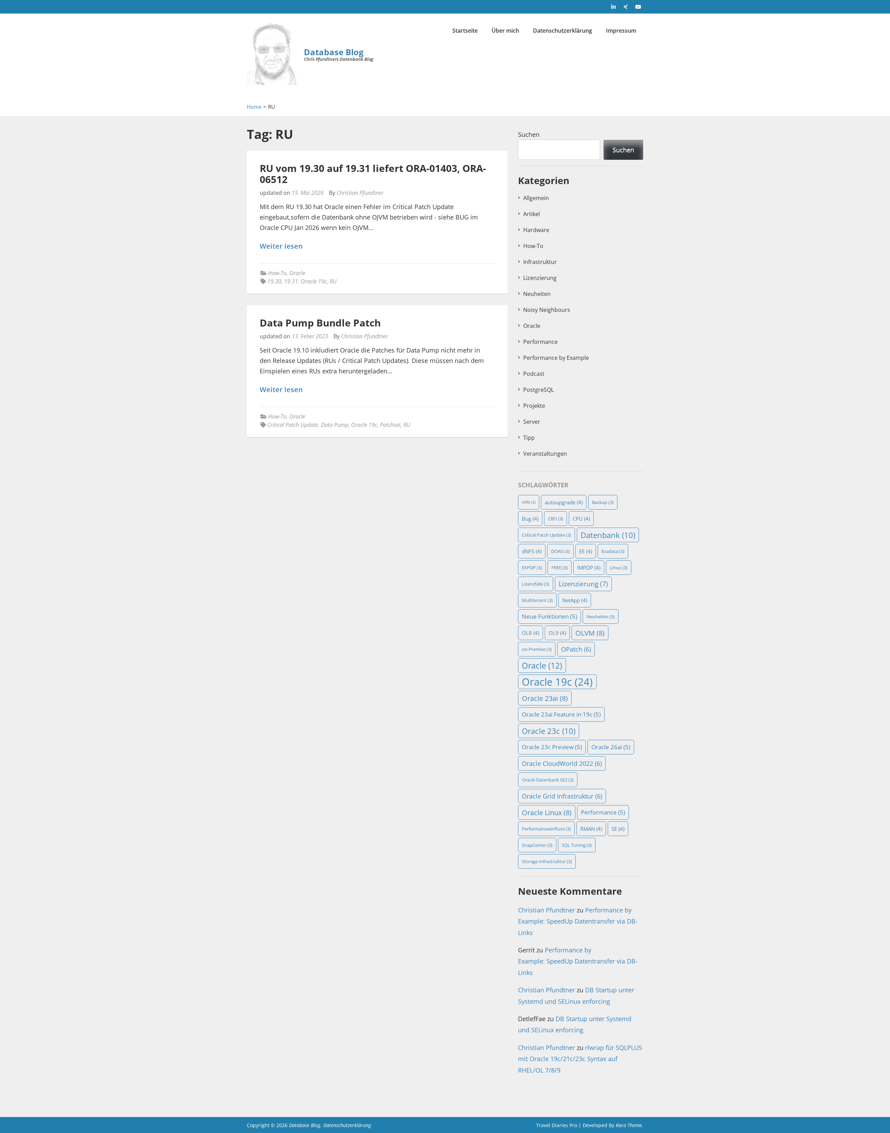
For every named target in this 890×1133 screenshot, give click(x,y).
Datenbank (608, 535)
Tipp (529, 437)
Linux (619, 567)
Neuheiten (537, 294)
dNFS (532, 551)
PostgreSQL (538, 390)
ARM (528, 502)
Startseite (465, 30)
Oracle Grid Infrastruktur (562, 796)
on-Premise (537, 649)
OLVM (590, 633)
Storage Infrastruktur (547, 861)
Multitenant (537, 600)
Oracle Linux (547, 812)
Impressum (621, 30)
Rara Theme (629, 1125)
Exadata (612, 551)
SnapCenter (537, 845)
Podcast (533, 374)
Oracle (297, 273)
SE (618, 828)
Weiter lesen (281, 246)
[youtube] (638, 6)
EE (585, 551)
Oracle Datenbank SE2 (548, 780)
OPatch (576, 649)
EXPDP (532, 567)
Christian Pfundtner (360, 193)
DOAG (560, 551)
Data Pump (334, 425)
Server (531, 421)
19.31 (291, 281)
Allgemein (536, 198)
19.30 (274, 281)
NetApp (574, 600)
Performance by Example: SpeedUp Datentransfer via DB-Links (578, 921)
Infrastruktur (540, 262)
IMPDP (588, 567)
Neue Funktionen (549, 616)
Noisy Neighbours (546, 310)
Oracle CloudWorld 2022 (562, 763)
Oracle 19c (314, 281)
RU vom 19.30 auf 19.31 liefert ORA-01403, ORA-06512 (373, 174)
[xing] (626, 6)
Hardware (536, 230)
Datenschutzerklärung (562, 30)
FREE (559, 567)
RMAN (591, 828)
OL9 (557, 632)
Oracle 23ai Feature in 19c (561, 714)
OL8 (530, 632)
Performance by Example (556, 358)
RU (333, 281)
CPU (581, 518)
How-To (277, 273)
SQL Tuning (577, 845)
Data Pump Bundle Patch (320, 322)
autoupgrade (564, 502)
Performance (540, 342)
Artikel (531, 214)
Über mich (505, 30)
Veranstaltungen (545, 453)
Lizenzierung (540, 278)
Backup (603, 502)
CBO (555, 518)
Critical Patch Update (292, 425)
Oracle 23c (548, 731)
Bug (530, 518)
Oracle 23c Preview (552, 747)
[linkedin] (613, 6)
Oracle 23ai (545, 698)
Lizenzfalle (535, 584)
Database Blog (334, 52)
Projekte (534, 406)
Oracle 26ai (610, 747)
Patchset (390, 425)
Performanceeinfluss (546, 829)
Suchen (529, 134)
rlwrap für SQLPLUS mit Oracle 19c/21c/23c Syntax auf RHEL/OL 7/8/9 (580, 1058)
